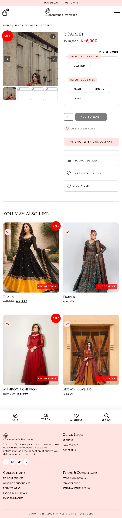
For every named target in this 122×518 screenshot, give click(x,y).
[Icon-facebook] (6, 462)
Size (92, 79)
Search (106, 420)
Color (94, 56)
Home (7, 25)
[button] (43, 3)
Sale (15, 420)
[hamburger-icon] (117, 13)
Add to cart (91, 117)
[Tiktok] (19, 462)
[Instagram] (12, 462)
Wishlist (76, 420)
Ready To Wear (26, 25)
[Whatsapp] (26, 462)
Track (46, 419)
